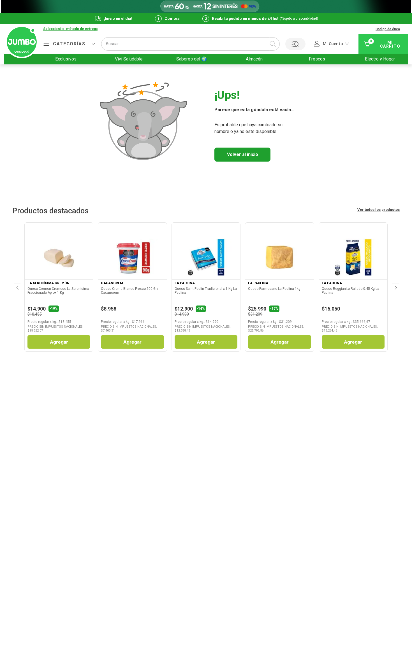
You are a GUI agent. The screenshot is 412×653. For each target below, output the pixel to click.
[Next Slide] (395, 287)
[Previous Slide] (16, 287)
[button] (70, 29)
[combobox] (190, 44)
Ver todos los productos (378, 209)
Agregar (59, 342)
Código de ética (388, 29)
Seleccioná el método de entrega (70, 29)
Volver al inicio (242, 154)
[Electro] (206, 6)
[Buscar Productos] (273, 44)
